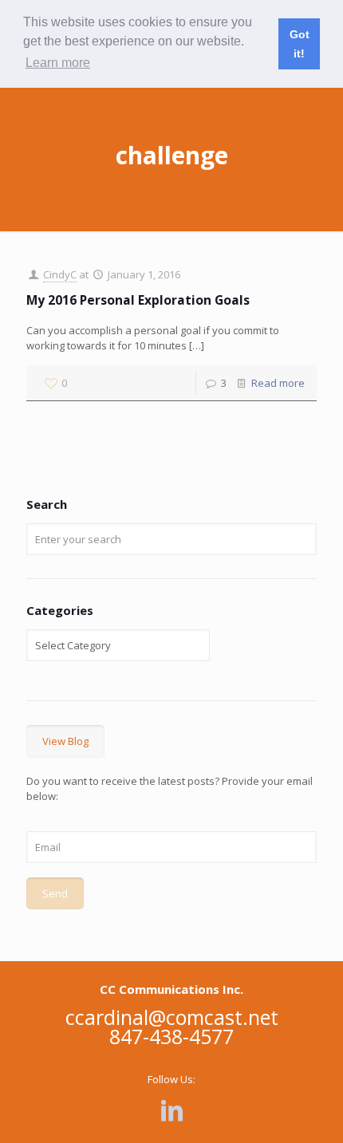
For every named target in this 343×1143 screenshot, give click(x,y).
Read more (278, 383)
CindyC (60, 274)
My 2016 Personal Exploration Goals (138, 300)
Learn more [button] (58, 62)
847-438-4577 (171, 1036)
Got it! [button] (299, 44)
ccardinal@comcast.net (171, 1017)
